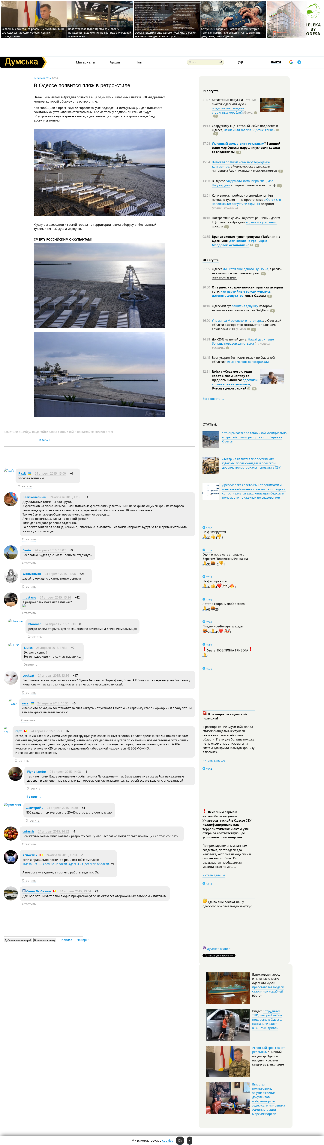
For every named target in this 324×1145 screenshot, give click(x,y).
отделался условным (261, 222)
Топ (139, 62)
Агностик (29, 855)
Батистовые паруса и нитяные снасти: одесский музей (234, 102)
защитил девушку (245, 306)
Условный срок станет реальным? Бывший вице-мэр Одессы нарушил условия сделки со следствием (33, 32)
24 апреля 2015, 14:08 (65, 772)
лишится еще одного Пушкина (245, 269)
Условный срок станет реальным (238, 143)
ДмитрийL (34, 808)
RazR (22, 473)
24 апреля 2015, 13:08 (60, 574)
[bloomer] (16, 621)
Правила (65, 940)
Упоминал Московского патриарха (237, 321)
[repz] (7, 731)
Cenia (26, 550)
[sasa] (12, 703)
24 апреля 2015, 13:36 (53, 675)
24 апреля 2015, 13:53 (46, 731)
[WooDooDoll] (11, 582)
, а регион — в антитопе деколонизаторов (247, 271)
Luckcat (28, 675)
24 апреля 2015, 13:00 (50, 473)
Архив (115, 62)
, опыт (255, 296)
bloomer (34, 624)
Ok (180, 1140)
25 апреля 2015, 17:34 (51, 648)
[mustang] (11, 605)
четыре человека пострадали (247, 362)
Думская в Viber (218, 949)
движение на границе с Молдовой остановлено (239, 243)
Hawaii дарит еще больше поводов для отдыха (243, 341)
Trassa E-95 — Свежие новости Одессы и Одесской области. (66, 864)
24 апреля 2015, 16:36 (52, 703)
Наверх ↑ (44, 440)
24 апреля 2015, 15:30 (60, 624)
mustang (29, 597)
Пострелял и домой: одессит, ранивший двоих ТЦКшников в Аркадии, (246, 220)
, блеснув (231, 386)
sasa (25, 703)
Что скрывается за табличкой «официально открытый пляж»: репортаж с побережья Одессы (254, 437)
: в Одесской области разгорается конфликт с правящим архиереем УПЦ (246, 325)
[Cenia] (11, 558)
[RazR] (9, 471)
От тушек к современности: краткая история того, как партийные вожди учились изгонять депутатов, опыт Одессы (231, 32)
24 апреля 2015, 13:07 (50, 550)
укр (240, 62)
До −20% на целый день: (230, 339)
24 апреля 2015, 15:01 (61, 855)
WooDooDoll (31, 574)
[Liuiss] (13, 645)
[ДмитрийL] (13, 805)
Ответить (25, 486)
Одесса (217, 269)
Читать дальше (213, 760)
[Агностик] (11, 863)
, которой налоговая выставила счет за (242, 308)
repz (18, 731)
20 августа (210, 260)
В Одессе (219, 181)
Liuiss (28, 648)
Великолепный (34, 497)
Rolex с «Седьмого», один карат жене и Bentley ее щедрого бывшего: (232, 375)
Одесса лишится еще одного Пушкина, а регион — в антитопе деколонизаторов (166, 34)
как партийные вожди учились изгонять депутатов (241, 293)
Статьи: (209, 424)
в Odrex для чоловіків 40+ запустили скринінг (246, 202)
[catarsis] (11, 839)
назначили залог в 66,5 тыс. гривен (249, 130)
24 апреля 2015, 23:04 (75, 891)
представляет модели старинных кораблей (228, 110)
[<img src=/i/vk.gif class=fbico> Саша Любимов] (11, 899)
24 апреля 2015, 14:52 (53, 831)
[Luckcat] (11, 684)
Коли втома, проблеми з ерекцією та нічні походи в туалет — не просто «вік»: (243, 197)
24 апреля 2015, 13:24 (55, 597)
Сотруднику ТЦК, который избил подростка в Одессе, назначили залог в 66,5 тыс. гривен (267, 1019)
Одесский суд (222, 306)
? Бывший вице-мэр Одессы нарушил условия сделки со (246, 147)
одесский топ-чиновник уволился (235, 382)
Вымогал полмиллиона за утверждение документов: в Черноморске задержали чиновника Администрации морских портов (268, 1099)
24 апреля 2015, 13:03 (65, 497)
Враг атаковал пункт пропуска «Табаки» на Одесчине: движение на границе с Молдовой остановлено (99, 32)
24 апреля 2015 (42, 78)
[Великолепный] (11, 505)
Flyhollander (36, 772)
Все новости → (213, 399)
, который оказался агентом (253, 185)
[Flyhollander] (15, 780)
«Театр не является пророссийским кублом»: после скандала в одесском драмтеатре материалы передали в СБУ (251, 463)
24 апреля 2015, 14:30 (62, 808)
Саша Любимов (38, 891)
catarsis (28, 831)
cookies (167, 1140)
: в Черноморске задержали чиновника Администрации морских (244, 168)
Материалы (85, 62)
